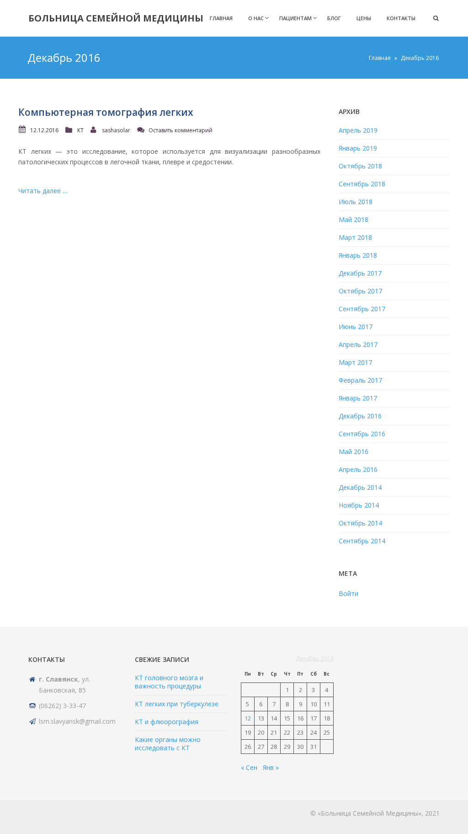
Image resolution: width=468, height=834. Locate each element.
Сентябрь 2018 (362, 183)
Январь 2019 (358, 148)
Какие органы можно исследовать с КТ (168, 743)
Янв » (271, 767)
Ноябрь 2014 (359, 505)
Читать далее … (43, 190)
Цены (363, 18)
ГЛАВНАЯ (221, 18)
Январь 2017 (358, 398)
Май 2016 (353, 451)
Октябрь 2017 (360, 291)
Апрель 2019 (358, 130)
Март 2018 (355, 237)
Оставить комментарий (181, 130)
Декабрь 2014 (360, 487)
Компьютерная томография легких (105, 112)
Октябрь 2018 (360, 166)
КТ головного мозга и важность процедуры (169, 681)
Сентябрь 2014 (362, 540)
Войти (348, 593)
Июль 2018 (355, 201)
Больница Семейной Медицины (115, 18)
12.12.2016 (44, 130)
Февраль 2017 (360, 380)
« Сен (249, 767)
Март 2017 (355, 362)
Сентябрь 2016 (362, 433)
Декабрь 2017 (360, 273)
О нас (256, 18)
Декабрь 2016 (360, 416)
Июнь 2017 (355, 326)
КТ (80, 130)
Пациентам (295, 18)
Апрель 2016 (358, 469)
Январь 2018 (358, 255)
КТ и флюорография (166, 721)
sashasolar (116, 130)
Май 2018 (353, 219)
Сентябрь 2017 (362, 308)
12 (248, 718)
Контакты (401, 18)
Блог (334, 18)
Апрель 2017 (358, 344)
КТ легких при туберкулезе (176, 703)
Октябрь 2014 (360, 523)
